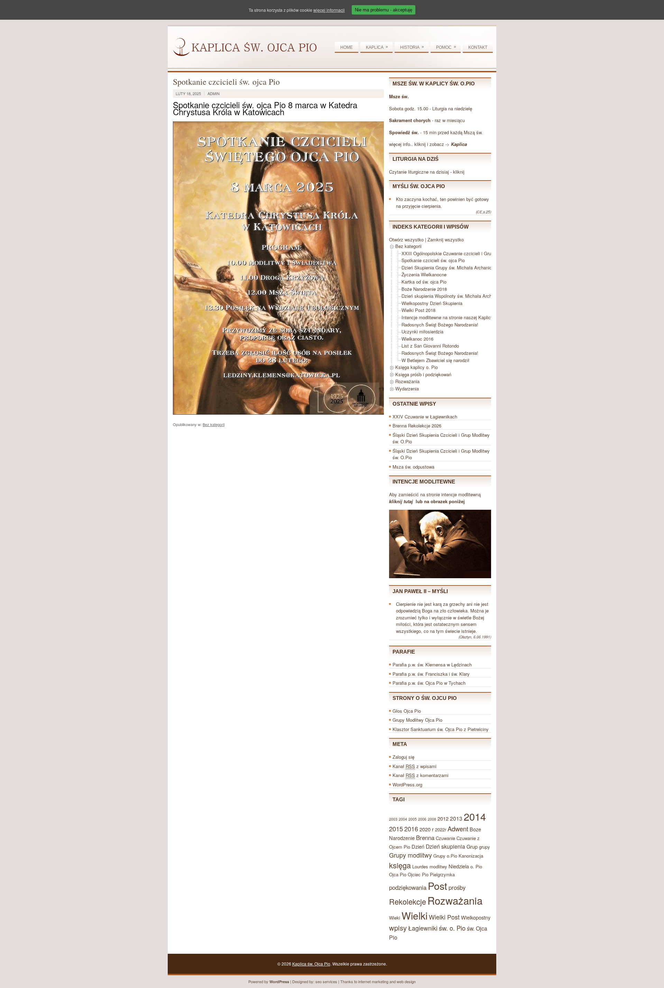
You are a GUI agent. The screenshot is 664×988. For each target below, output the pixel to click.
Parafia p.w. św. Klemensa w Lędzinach (432, 664)
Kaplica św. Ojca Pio (311, 964)
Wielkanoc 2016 (417, 338)
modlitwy (438, 866)
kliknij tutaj (401, 501)
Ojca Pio (397, 874)
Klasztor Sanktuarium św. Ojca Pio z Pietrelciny (441, 729)
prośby (457, 887)
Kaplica (377, 47)
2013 (456, 818)
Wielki (414, 915)
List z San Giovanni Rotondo (430, 345)
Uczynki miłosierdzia (422, 331)
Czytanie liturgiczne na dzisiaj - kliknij (426, 171)
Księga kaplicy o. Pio (416, 367)
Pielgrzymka (442, 874)
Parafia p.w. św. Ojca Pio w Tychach (429, 683)
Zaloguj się (403, 757)
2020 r (426, 829)
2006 (422, 819)
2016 (411, 828)
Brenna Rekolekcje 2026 (417, 425)
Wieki (394, 917)
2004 (403, 819)
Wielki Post (444, 917)
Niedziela (459, 866)
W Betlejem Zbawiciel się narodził (435, 360)
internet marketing (373, 981)
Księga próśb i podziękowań (423, 374)
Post (437, 885)
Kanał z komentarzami (421, 775)
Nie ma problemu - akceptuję (383, 9)
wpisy (398, 928)
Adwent (458, 828)
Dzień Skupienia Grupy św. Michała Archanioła (449, 267)
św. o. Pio (452, 927)
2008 (432, 819)
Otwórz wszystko (406, 239)
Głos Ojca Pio (407, 711)
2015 (396, 828)
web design (406, 981)
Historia (412, 47)
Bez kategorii (213, 424)
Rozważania (407, 381)
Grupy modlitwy (410, 855)
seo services (326, 981)
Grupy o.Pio (445, 855)
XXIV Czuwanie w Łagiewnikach (425, 416)
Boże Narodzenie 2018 (424, 289)
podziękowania (407, 887)
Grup (472, 846)
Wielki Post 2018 (418, 310)
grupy (484, 846)
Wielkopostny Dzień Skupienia (432, 303)
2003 (393, 819)
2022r (440, 829)
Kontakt (477, 47)
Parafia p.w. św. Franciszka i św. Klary (431, 674)
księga (400, 865)
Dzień (418, 846)
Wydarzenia (407, 388)
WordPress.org (407, 784)
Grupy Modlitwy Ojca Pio (417, 720)
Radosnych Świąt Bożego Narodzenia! (440, 324)
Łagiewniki (422, 928)
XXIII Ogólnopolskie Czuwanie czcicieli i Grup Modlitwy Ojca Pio (466, 253)
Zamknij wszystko (445, 239)
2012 (443, 818)
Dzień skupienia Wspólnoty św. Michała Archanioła (453, 296)
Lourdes (420, 866)
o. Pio (476, 866)
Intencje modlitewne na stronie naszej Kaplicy (447, 317)
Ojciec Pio (418, 874)
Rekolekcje (407, 901)
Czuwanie (445, 838)
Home (346, 47)
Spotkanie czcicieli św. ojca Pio (433, 260)
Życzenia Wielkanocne (424, 274)
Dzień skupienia (445, 846)
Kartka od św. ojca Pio (424, 281)
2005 (412, 819)
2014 (475, 816)
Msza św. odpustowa (413, 466)
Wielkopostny (475, 917)
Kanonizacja (471, 855)
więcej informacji (329, 10)
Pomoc (446, 47)
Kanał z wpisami (414, 766)
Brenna (425, 837)
